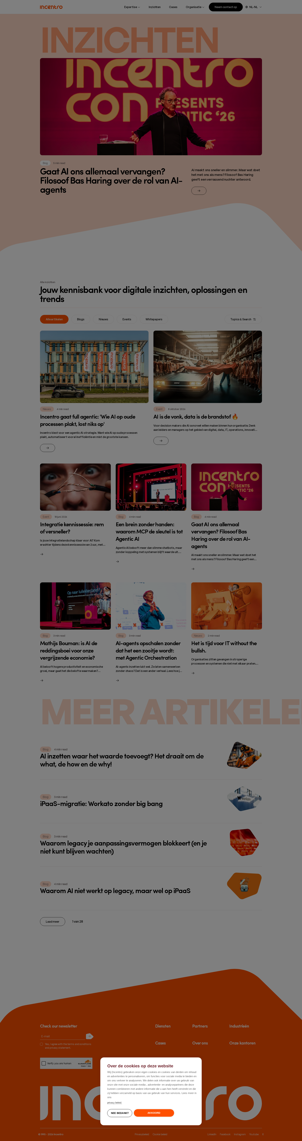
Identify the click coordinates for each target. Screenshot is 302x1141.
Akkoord (154, 1113)
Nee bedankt (120, 1113)
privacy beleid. (114, 1102)
